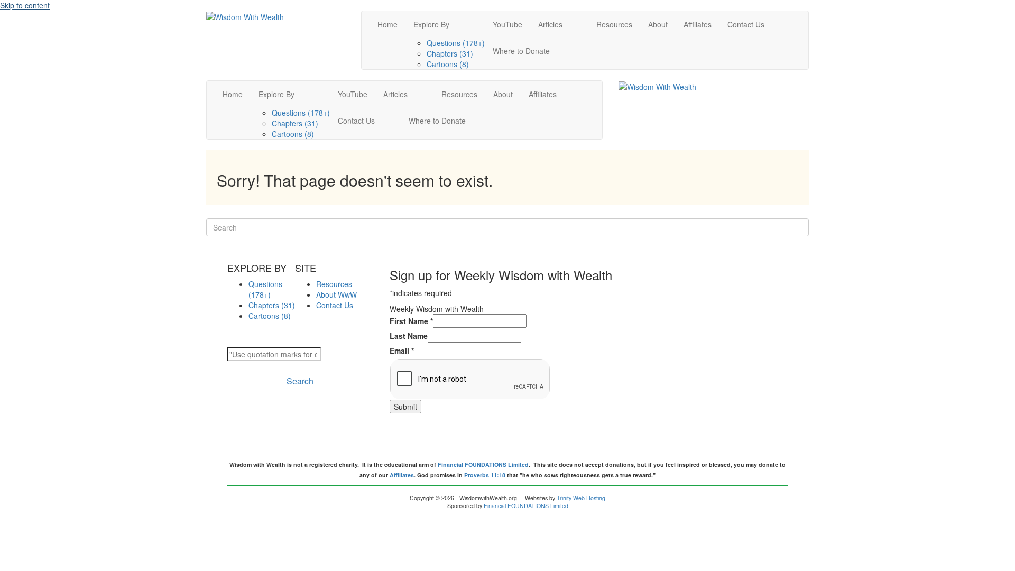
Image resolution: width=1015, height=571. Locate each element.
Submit (405, 406)
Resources (614, 24)
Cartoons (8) (448, 64)
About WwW (336, 294)
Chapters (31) (450, 53)
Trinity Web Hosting (581, 498)
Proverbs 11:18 (484, 475)
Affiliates (698, 24)
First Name (411, 321)
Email (402, 350)
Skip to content (25, 5)
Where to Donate (521, 50)
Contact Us (745, 24)
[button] (298, 380)
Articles (550, 24)
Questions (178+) (456, 43)
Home (387, 24)
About (658, 24)
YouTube (507, 24)
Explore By (431, 24)
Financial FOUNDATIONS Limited (483, 464)
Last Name (409, 335)
